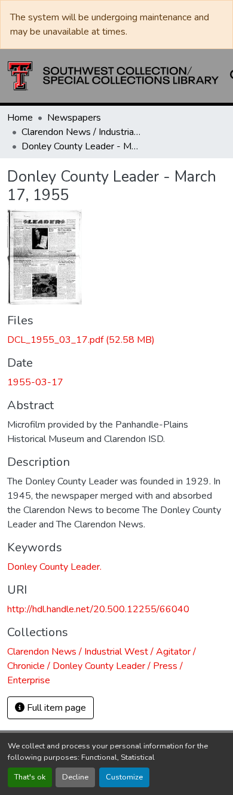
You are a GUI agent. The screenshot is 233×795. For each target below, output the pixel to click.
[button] (113, 76)
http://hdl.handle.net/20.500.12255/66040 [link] (98, 609)
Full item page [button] (55, 707)
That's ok (29, 777)
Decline (75, 777)
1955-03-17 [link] (35, 382)
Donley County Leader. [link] (54, 566)
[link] (116, 340)
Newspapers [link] (74, 117)
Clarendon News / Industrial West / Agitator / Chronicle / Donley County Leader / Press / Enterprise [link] (81, 132)
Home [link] (20, 117)
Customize (124, 777)
